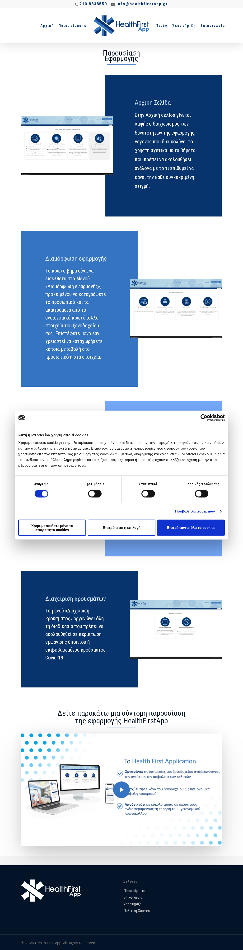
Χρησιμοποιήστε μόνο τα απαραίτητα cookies (52, 527)
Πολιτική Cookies (136, 910)
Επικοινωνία (132, 897)
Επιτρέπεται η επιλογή (121, 528)
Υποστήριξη (132, 904)
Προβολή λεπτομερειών (195, 511)
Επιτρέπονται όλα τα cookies (191, 528)
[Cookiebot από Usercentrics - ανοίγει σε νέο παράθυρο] (204, 417)
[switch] (95, 494)
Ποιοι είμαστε (134, 891)
